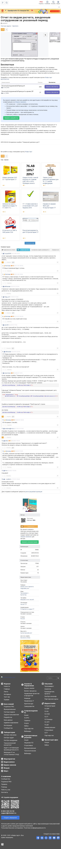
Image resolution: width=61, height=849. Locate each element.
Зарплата (31, 586)
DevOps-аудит (9, 737)
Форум (6, 768)
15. (2, 479)
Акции (26, 715)
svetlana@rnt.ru (9, 428)
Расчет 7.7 (23, 604)
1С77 (46, 733)
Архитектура (28, 703)
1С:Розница (48, 719)
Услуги (26, 723)
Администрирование (11, 722)
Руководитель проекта (49, 692)
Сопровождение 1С (31, 712)
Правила (4, 784)
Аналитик (47, 689)
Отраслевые (28, 745)
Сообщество (8, 728)
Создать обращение (10, 817)
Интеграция (8, 725)
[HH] (46, 838)
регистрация (29, 491)
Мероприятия (9, 759)
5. (2, 297)
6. (2, 316)
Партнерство (28, 728)
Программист (24, 593)
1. (2, 253)
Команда (27, 698)
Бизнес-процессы (30, 691)
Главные (7, 689)
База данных (8, 720)
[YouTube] (54, 838)
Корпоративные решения (30, 736)
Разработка (8, 717)
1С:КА (46, 711)
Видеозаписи (9, 762)
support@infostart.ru (8, 813)
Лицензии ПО (28, 743)
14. (3, 451)
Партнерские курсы (51, 699)
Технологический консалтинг (10, 744)
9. (2, 373)
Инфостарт (28, 151)
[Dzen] (50, 838)
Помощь (4, 787)
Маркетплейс (50, 703)
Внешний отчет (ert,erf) (27, 599)
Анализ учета (24, 586)
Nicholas (7, 265)
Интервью (7, 694)
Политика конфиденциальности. (35, 828)
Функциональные (10, 709)
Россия (22, 618)
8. (2, 351)
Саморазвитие (29, 706)
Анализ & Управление (29, 685)
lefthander (7, 286)
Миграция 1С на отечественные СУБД (11, 753)
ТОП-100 (7, 697)
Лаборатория (9, 732)
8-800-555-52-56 (7, 811)
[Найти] (58, 678)
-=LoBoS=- (8, 479)
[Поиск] (6, 2)
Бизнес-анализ (29, 688)
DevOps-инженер (50, 696)
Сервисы (27, 720)
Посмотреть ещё (30, 243)
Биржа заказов (10, 765)
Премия (6, 699)
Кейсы (26, 726)
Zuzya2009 (7, 253)
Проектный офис (51, 740)
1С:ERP (46, 708)
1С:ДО (46, 725)
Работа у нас (5, 789)
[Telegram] (38, 838)
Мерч (6, 771)
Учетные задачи (9, 712)
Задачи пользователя (11, 714)
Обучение (48, 684)
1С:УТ (46, 717)
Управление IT (29, 701)
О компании (6, 776)
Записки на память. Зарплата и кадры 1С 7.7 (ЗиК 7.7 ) (9, 206)
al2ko (6, 441)
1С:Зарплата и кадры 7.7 (27, 609)
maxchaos (7, 373)
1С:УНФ (47, 714)
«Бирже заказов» (20, 102)
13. (2, 470)
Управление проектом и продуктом (31, 694)
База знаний (9, 704)
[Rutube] (58, 838)
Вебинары (27, 731)
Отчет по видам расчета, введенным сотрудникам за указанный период (25, 19)
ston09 (6, 325)
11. (2, 428)
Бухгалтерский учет (26, 633)
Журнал (7, 684)
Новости (7, 686)
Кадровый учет (24, 588)
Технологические (30, 751)
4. (2, 286)
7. (2, 325)
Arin (6, 470)
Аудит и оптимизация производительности (11, 749)
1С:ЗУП (46, 722)
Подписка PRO (9, 706)
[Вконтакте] (42, 838)
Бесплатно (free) (25, 637)
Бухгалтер (23, 595)
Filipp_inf (7, 297)
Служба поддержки (10, 797)
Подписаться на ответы (9, 249)
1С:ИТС (26, 718)
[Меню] (2, 2)
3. (2, 274)
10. (3, 420)
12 (3, 453)
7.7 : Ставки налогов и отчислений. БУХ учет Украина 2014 (30, 206)
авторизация (38, 491)
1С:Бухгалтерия (49, 706)
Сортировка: (40, 249)
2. (2, 265)
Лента (6, 691)
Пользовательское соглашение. (12, 828)
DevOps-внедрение (10, 740)
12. (2, 441)
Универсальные (49, 727)
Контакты (4, 792)
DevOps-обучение (10, 735)
